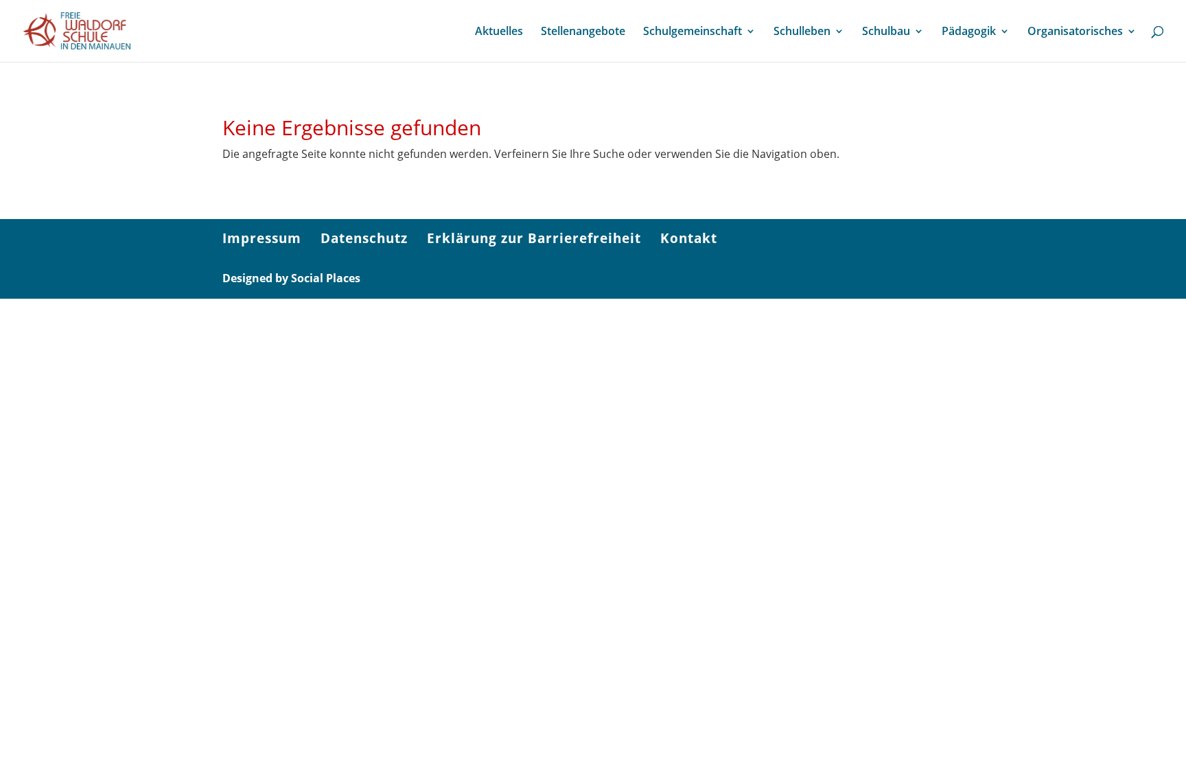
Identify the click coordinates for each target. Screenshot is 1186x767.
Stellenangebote (583, 32)
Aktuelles (499, 32)
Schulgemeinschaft (692, 32)
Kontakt (688, 238)
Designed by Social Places (291, 278)
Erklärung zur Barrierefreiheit (534, 238)
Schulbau (886, 32)
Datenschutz (364, 238)
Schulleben (802, 32)
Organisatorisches (1075, 32)
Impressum (261, 238)
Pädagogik (969, 32)
